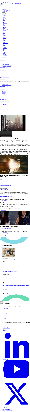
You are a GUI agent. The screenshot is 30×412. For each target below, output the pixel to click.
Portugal (4, 42)
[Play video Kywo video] (13, 123)
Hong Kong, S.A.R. (5, 29)
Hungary (4, 30)
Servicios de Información (6, 328)
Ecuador (4, 24)
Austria (4, 16)
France (4, 26)
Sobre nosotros (5, 330)
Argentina (4, 15)
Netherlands (4, 38)
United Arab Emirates (6, 54)
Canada (4, 20)
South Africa (5, 48)
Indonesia (4, 31)
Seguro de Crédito (5, 327)
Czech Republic (5, 23)
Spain (4, 49)
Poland (4, 41)
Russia (4, 44)
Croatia (4, 22)
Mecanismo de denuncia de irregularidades (7, 410)
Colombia (4, 21)
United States (5, 55)
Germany (4, 27)
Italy (4, 33)
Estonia (4, 25)
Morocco (4, 37)
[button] (4, 7)
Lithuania (4, 35)
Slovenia (4, 47)
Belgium (4, 18)
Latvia (4, 34)
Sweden (4, 50)
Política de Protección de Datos (6, 409)
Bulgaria (4, 19)
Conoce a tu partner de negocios (5, 185)
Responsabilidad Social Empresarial (6, 196)
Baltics (4, 17)
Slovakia (4, 46)
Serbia (4, 45)
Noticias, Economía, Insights (7, 329)
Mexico (4, 36)
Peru (4, 40)
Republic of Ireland (5, 43)
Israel (4, 32)
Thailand (4, 52)
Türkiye (4, 53)
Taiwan (4, 51)
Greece (4, 28)
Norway (4, 39)
